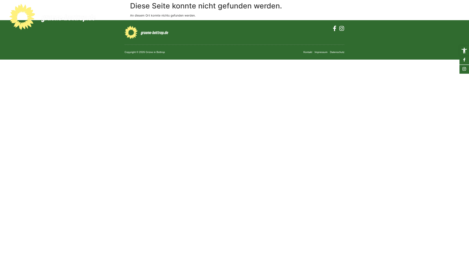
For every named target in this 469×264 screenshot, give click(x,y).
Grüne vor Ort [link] (365, 17)
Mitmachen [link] (423, 17)
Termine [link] (398, 17)
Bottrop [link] (331, 17)
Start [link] (311, 17)
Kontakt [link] (447, 17)
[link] (464, 50)
